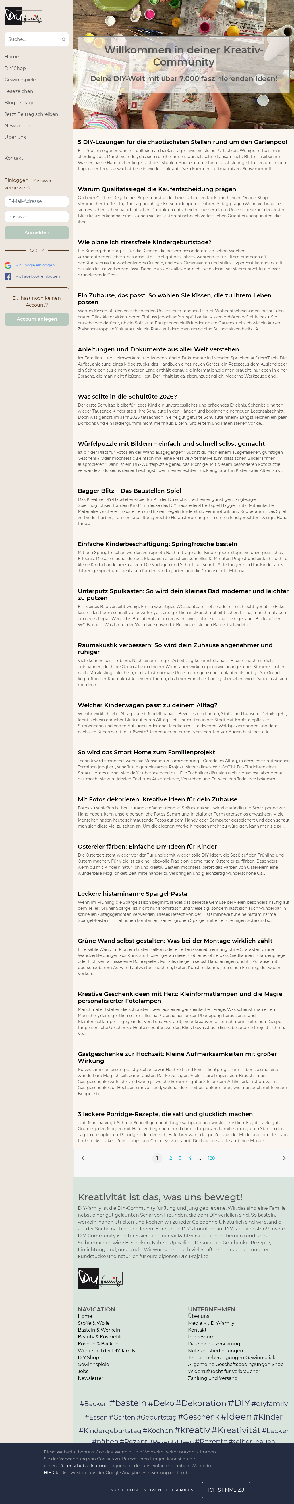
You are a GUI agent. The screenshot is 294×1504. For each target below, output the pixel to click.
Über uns (15, 137)
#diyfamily (269, 1403)
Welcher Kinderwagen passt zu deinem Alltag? (148, 705)
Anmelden (36, 232)
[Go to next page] (284, 1158)
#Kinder (268, 1416)
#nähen (105, 1441)
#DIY (239, 1402)
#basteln (128, 1403)
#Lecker (275, 1430)
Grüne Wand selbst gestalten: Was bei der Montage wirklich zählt (175, 940)
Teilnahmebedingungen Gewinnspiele (232, 1357)
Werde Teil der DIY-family (107, 1350)
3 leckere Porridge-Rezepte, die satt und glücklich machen (165, 1114)
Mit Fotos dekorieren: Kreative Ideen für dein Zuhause (157, 799)
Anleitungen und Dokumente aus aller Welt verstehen (158, 349)
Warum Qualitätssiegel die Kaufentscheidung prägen (157, 189)
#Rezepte (211, 1441)
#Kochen (158, 1430)
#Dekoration (201, 1403)
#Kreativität (236, 1430)
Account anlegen (37, 319)
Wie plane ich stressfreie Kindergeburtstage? (145, 242)
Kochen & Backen (98, 1344)
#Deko (161, 1403)
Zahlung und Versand (213, 1378)
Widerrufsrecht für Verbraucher (224, 1371)
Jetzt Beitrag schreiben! (32, 114)
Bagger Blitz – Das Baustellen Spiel (129, 490)
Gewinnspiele (20, 79)
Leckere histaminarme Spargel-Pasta (132, 893)
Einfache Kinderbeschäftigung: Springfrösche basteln (157, 544)
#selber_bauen (252, 1441)
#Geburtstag (156, 1417)
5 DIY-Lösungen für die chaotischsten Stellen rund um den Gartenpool (182, 142)
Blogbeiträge (20, 102)
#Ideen (236, 1416)
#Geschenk (198, 1416)
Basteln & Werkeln (99, 1330)
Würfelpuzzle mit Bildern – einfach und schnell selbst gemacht (171, 443)
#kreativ (192, 1429)
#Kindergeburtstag (110, 1431)
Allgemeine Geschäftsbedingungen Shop (236, 1364)
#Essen (96, 1417)
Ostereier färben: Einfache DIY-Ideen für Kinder (147, 846)
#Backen (94, 1404)
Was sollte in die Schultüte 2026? (127, 396)
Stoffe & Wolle (94, 1323)
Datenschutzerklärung (214, 1344)
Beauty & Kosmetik (100, 1337)
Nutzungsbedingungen (215, 1350)
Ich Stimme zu (226, 1490)
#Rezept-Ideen (171, 1441)
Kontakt (14, 158)
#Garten (122, 1417)
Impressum (201, 1337)
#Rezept (133, 1442)
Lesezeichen (19, 91)
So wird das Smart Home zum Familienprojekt (146, 752)
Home (12, 56)
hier (49, 1472)
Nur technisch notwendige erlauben (152, 1490)
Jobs (83, 1371)
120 (211, 1158)
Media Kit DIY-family (211, 1323)
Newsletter (17, 125)
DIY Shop (15, 68)
